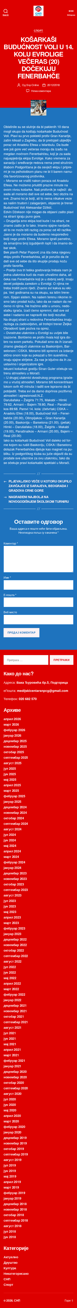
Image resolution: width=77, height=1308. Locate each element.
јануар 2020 (12, 1132)
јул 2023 (10, 900)
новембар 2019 (15, 1143)
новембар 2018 (15, 1209)
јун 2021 (10, 1038)
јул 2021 (10, 1033)
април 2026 (12, 719)
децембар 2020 (15, 1071)
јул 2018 (10, 1231)
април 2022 (12, 983)
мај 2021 (10, 1044)
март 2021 (11, 1055)
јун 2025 (10, 774)
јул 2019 (10, 1165)
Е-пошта (10, 595)
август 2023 (12, 895)
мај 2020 (10, 1110)
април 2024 (12, 851)
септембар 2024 (16, 823)
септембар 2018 (16, 1220)
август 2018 (12, 1226)
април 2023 (12, 917)
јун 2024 (10, 840)
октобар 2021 (14, 1016)
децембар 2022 (15, 939)
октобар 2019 (14, 1148)
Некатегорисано (16, 1273)
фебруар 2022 (14, 994)
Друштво (11, 1262)
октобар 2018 (14, 1215)
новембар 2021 (15, 1011)
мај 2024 (10, 845)
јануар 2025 (12, 801)
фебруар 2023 (14, 928)
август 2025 (12, 763)
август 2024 (12, 829)
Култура (10, 1268)
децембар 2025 (15, 741)
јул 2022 (10, 967)
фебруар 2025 (14, 796)
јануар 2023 (12, 933)
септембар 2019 (16, 1154)
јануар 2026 (12, 735)
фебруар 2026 (14, 730)
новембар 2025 (15, 746)
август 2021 (12, 1027)
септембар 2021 (16, 1022)
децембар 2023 (15, 873)
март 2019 (11, 1187)
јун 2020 (10, 1104)
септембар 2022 (16, 956)
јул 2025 (10, 768)
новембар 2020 (15, 1077)
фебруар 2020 (14, 1126)
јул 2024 (10, 834)
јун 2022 (10, 972)
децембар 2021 (15, 1005)
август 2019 (12, 1159)
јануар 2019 (12, 1198)
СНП (7, 1279)
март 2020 (11, 1121)
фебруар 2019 (14, 1192)
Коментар (11, 543)
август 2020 (12, 1093)
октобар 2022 (14, 950)
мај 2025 (10, 779)
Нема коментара (41, 91)
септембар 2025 (16, 757)
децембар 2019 (15, 1137)
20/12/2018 (53, 85)
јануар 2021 (12, 1066)
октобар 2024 (14, 818)
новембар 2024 (15, 812)
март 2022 (11, 989)
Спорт (38, 30)
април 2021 (12, 1049)
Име (7, 577)
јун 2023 (10, 906)
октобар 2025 (14, 752)
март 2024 (11, 856)
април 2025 (12, 785)
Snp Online (32, 85)
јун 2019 (10, 1170)
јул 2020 (10, 1099)
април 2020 (12, 1115)
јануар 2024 (12, 867)
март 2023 (11, 922)
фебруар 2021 (14, 1060)
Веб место (10, 612)
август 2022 (12, 961)
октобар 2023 (14, 884)
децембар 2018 (15, 1204)
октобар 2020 (14, 1082)
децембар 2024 (15, 807)
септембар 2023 (16, 889)
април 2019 (12, 1181)
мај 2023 (10, 911)
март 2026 (11, 724)
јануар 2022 (12, 1000)
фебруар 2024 (14, 862)
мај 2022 (10, 978)
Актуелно (11, 1257)
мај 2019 (10, 1176)
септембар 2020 (16, 1088)
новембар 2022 (15, 945)
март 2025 (11, 790)
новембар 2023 (15, 878)
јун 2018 (10, 1237)
